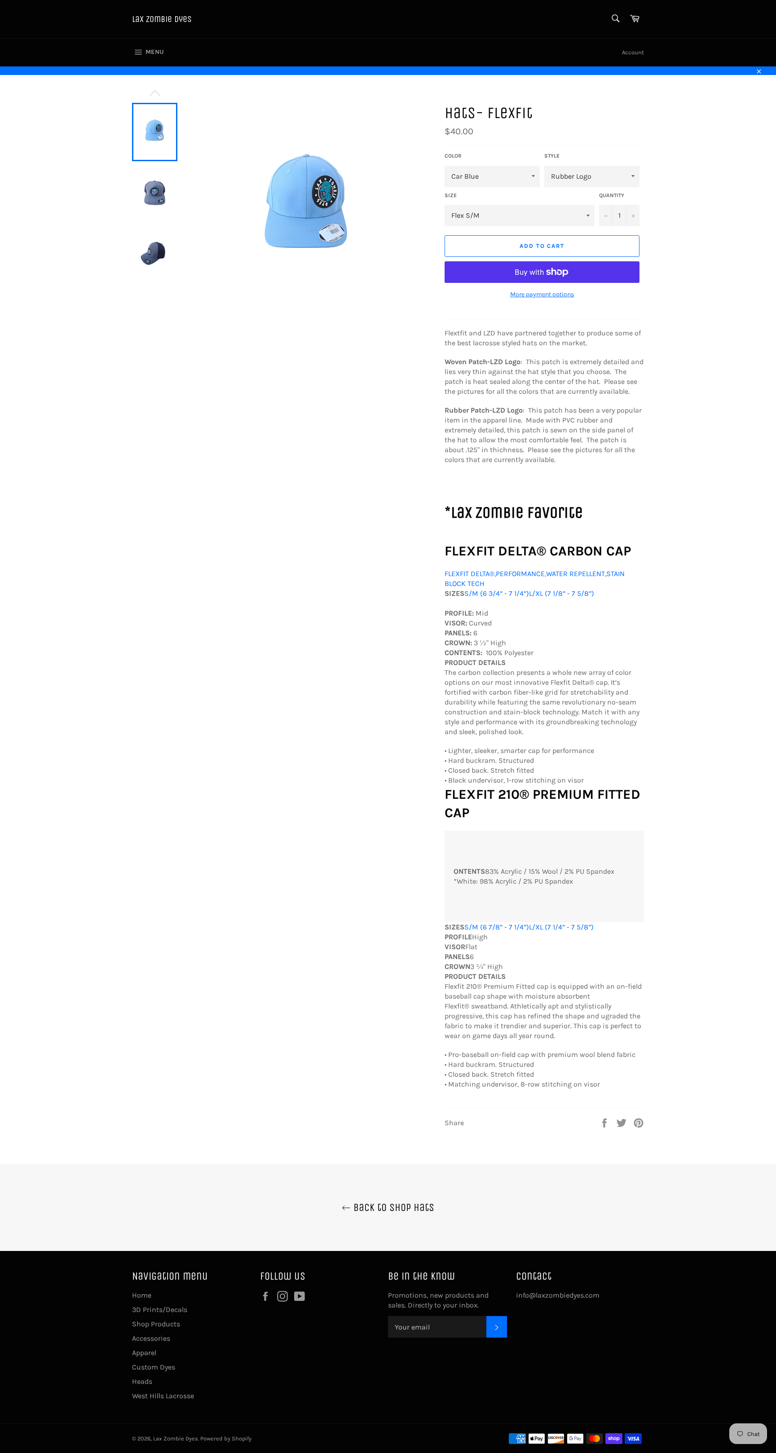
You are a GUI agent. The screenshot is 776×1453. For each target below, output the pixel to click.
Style (552, 156)
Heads (142, 1381)
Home (141, 1295)
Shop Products (156, 1324)
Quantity (611, 195)
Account (633, 52)
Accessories (151, 1338)
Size (451, 195)
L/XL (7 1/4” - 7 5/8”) (561, 927)
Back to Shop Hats (392, 1207)
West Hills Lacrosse (163, 1395)
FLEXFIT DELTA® (469, 573)
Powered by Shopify (225, 1438)
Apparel (144, 1352)
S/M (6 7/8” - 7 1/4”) (496, 927)
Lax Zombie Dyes (162, 19)
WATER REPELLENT (575, 573)
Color (453, 156)
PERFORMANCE (520, 573)
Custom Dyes (153, 1367)
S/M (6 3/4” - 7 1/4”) (496, 593)
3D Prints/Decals (159, 1309)
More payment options (542, 294)
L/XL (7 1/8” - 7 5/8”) (561, 593)
